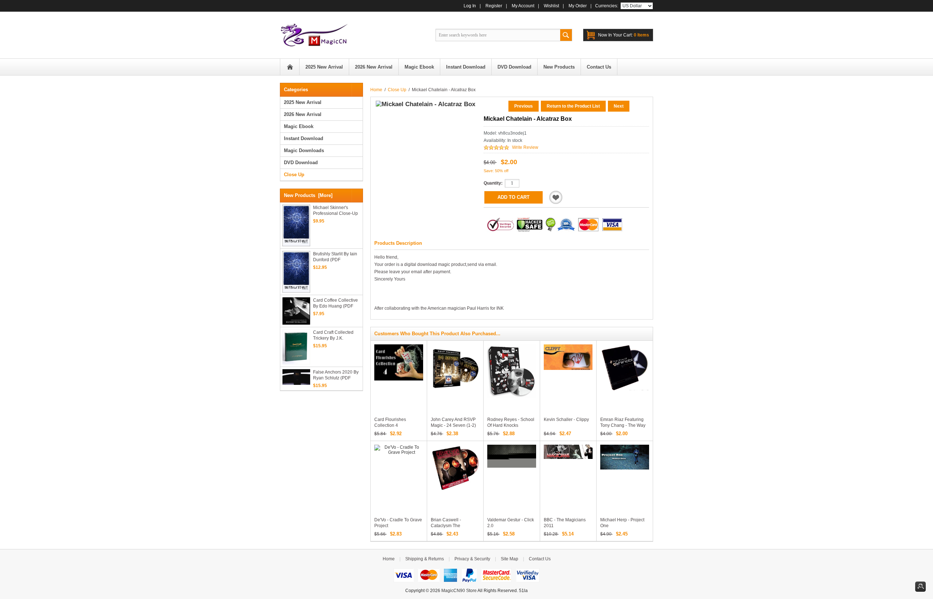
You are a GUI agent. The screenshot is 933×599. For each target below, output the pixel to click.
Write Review (525, 147)
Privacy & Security (472, 558)
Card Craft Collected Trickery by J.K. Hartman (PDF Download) (333, 335)
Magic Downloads (304, 150)
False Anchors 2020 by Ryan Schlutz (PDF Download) (336, 375)
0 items (623, 35)
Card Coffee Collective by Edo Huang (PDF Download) (335, 303)
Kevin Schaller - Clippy (566, 419)
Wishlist (551, 5)
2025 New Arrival (302, 102)
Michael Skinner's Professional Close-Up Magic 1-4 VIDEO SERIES (335, 210)
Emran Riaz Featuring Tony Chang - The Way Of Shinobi (622, 425)
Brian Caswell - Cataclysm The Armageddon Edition (451, 525)
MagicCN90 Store (459, 590)
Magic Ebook (298, 126)
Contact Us (540, 558)
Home (289, 67)
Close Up (397, 89)
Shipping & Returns (424, 558)
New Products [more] (308, 195)
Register (493, 5)
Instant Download (303, 138)
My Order (578, 5)
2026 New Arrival (302, 114)
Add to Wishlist (555, 197)
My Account (523, 5)
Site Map (509, 558)
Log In (470, 5)
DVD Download (301, 162)
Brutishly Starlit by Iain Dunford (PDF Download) (335, 257)
